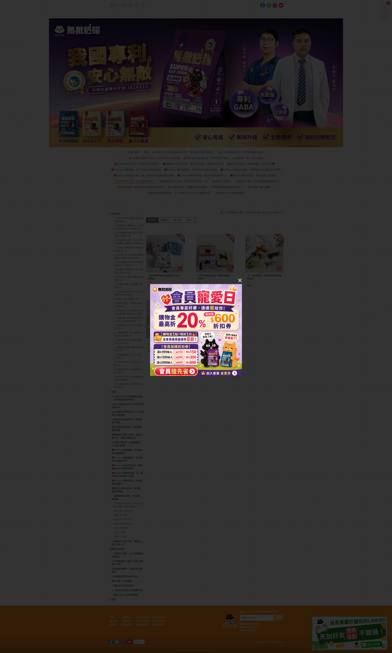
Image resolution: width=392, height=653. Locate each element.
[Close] (240, 280)
